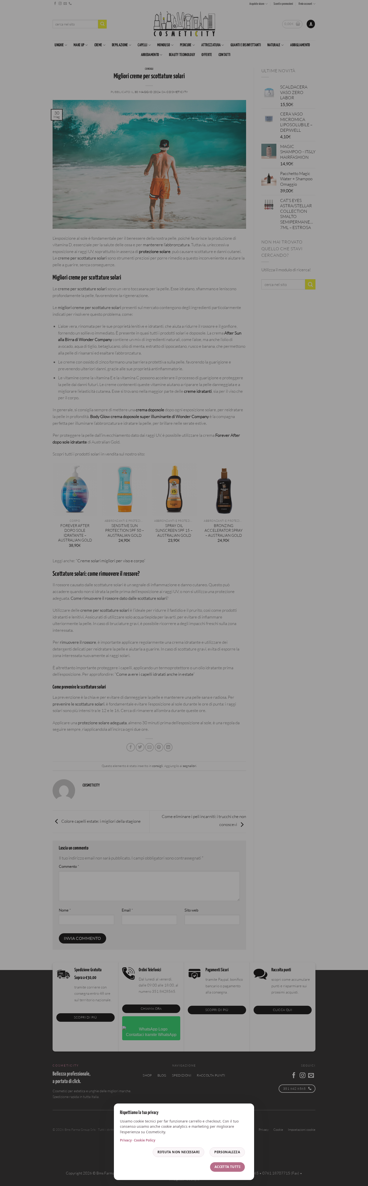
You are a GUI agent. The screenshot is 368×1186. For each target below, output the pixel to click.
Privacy (126, 1140)
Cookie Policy (144, 1140)
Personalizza (227, 1152)
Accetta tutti (227, 1166)
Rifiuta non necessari (178, 1152)
